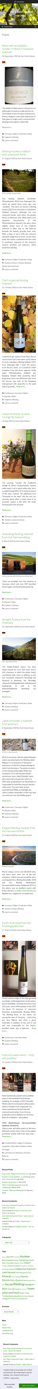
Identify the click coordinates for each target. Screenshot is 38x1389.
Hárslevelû (5, 1269)
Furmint (4, 1266)
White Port (24, 1299)
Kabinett (8, 137)
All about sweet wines (21, 13)
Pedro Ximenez (16, 1280)
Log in (4, 1325)
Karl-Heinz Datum (8, 1205)
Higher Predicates (20, 134)
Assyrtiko (16, 1257)
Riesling (15, 137)
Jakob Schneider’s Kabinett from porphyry (17, 722)
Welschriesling (16, 1299)
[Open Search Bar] (35, 26)
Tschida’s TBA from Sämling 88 (13, 1190)
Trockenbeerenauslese (11, 1296)
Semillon (18, 1289)
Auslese (8, 263)
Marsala (28, 1273)
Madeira (23, 1146)
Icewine (12, 1269)
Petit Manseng (27, 1280)
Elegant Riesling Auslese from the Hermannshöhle (18, 829)
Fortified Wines (11, 1143)
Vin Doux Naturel (28, 1296)
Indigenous (20, 1268)
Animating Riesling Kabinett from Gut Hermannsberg (17, 535)
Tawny (21, 1293)
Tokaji (27, 1293)
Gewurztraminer (18, 520)
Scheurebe (11, 1289)
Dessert (15, 263)
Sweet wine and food (10, 266)
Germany (8, 134)
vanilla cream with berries (26, 891)
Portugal (5, 1149)
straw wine (24, 1289)
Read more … (7, 127)
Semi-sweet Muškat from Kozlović (14, 1174)
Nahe (30, 134)
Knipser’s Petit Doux (9, 1182)
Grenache (30, 1266)
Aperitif (10, 1257)
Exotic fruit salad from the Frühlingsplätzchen (16, 924)
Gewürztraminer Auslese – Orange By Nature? (17, 415)
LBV (17, 1273)
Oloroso (13, 1276)
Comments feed (7, 1331)
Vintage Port (6, 1299)
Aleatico (4, 1257)
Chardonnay (24, 1260)
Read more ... (21, 386)
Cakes (16, 1260)
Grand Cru (24, 1266)
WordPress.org (7, 1333)
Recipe (21, 263)
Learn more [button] (14, 1378)
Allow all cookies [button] (28, 1385)
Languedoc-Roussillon (11, 1146)
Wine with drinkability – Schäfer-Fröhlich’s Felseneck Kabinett (18, 49)
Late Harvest (10, 1153)
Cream (21, 1263)
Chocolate (10, 1263)
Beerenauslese (8, 1260)
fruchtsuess (9, 393)
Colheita (16, 1263)
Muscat (6, 1276)
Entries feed (6, 1328)
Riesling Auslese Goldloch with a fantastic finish (16, 153)
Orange (18, 1277)
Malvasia (19, 1153)
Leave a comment (11, 140)
